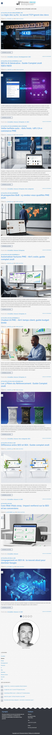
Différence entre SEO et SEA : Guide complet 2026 (25, 445)
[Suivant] (31, 616)
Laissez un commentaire (46, 56)
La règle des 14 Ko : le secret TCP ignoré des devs (25, 15)
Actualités (4, 12)
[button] (2, 3)
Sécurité (2, 676)
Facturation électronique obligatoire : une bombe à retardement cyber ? (19, 700)
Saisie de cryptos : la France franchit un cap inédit (14, 696)
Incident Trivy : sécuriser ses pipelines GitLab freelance (15, 686)
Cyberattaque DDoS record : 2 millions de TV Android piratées (17, 693)
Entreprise (15, 61)
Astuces (9, 12)
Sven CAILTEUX (19, 18)
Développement (16, 12)
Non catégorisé (23, 126)
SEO (22, 12)
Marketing (3, 672)
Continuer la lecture (7, 52)
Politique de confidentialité (34, 733)
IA (25, 122)
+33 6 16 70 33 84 (32, 722)
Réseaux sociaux (4, 674)
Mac (2, 670)
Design (2, 660)
